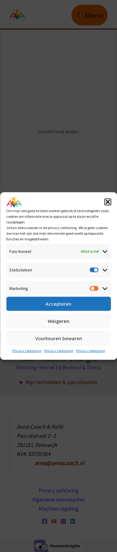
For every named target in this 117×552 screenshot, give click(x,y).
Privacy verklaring (26, 350)
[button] (108, 202)
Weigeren (58, 321)
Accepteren (58, 304)
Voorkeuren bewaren (58, 338)
